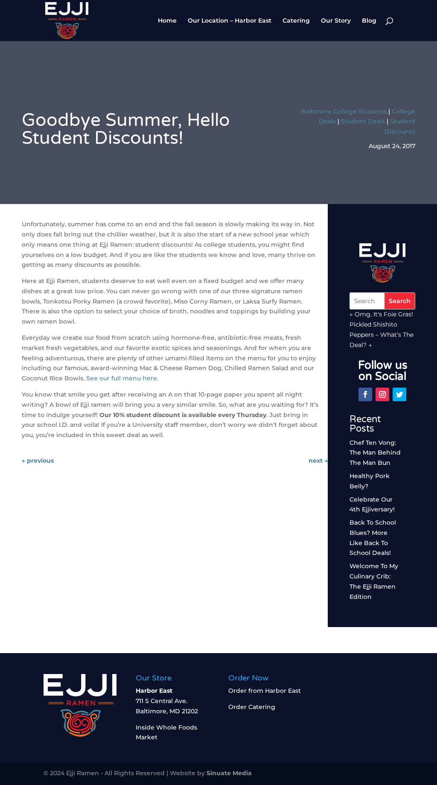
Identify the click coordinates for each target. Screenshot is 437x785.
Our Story (336, 21)
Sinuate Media (229, 773)
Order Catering (251, 707)
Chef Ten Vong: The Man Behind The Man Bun (375, 453)
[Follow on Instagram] (382, 394)
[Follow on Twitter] (399, 394)
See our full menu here (121, 378)
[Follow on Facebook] (365, 394)
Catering (296, 21)
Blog (369, 21)
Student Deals (363, 121)
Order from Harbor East (264, 691)
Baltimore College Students (344, 111)
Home (167, 21)
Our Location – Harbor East (229, 21)
